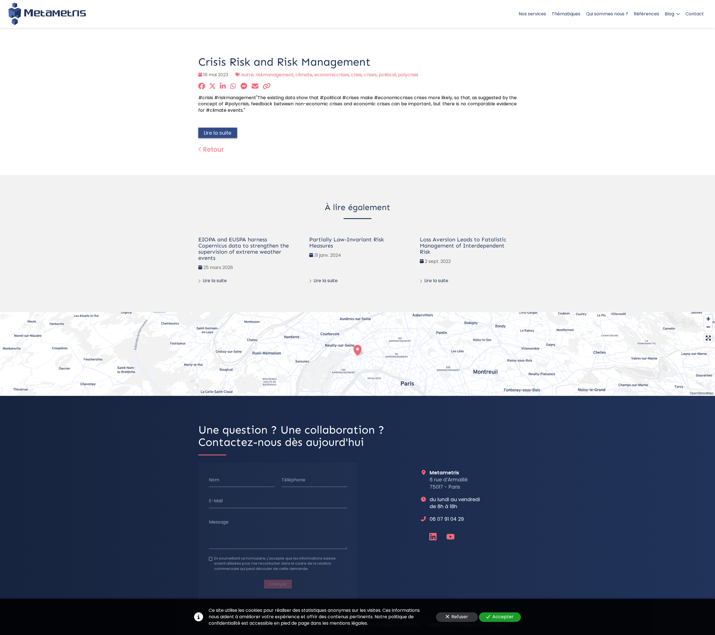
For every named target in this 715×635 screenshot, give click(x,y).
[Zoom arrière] (708, 327)
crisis (356, 75)
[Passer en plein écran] (708, 338)
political (387, 75)
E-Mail (216, 501)
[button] (357, 349)
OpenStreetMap (702, 393)
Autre (247, 75)
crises (370, 75)
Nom (214, 480)
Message (218, 522)
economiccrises (331, 75)
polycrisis (408, 75)
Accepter (503, 616)
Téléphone (293, 480)
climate (303, 75)
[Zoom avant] (708, 319)
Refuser (459, 616)
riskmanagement (275, 75)
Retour (212, 149)
